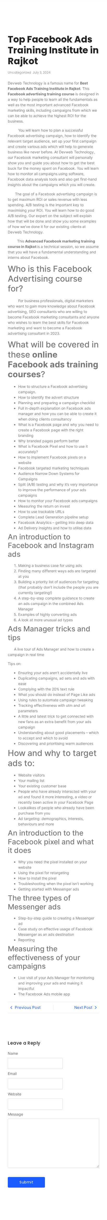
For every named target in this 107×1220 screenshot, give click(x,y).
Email (12, 1073)
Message (15, 1114)
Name (13, 1053)
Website (14, 1094)
